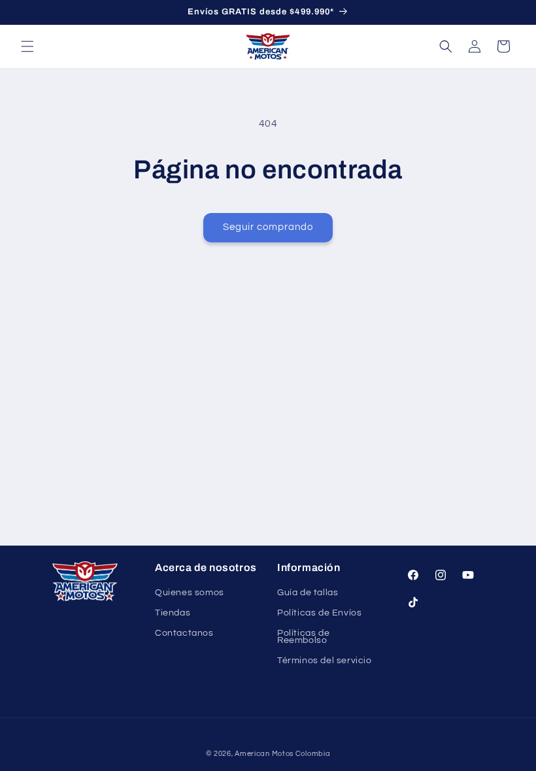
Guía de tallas (307, 593)
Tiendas (172, 612)
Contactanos (184, 633)
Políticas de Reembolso (303, 637)
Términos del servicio (324, 660)
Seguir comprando (268, 227)
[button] (27, 46)
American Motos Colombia (282, 753)
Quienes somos (189, 593)
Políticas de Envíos (319, 612)
